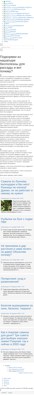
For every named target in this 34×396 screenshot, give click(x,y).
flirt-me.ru (21, 371)
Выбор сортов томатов (15, 367)
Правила (6, 382)
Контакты (6, 380)
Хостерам (6, 384)
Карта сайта (7, 378)
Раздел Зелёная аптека (26, 373)
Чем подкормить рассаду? (16, 369)
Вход (5, 385)
